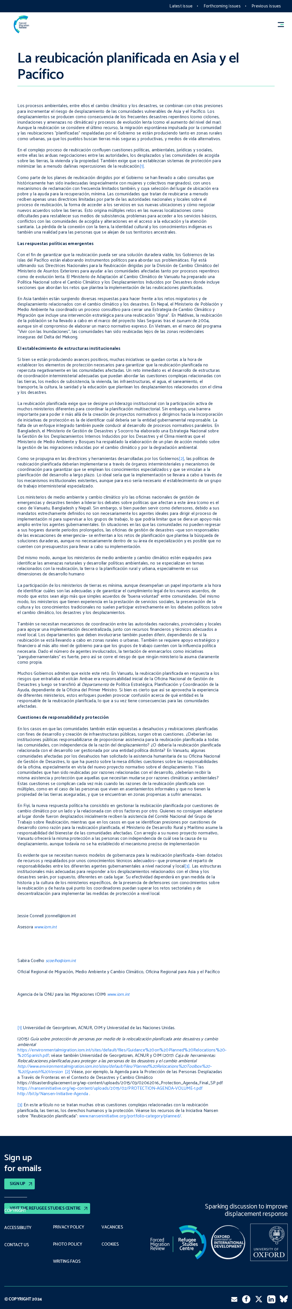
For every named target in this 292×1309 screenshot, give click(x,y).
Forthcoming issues (222, 6)
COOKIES (110, 1244)
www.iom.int (45, 927)
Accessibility (17, 1227)
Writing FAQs (66, 1261)
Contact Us (16, 1245)
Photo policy (67, 1244)
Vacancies (112, 1227)
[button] (283, 24)
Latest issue (180, 6)
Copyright (15, 1210)
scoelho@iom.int (61, 960)
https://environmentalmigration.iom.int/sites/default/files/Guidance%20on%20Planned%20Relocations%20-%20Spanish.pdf (121, 1053)
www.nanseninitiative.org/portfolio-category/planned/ (130, 1116)
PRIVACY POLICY (68, 1227)
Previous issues (266, 6)
